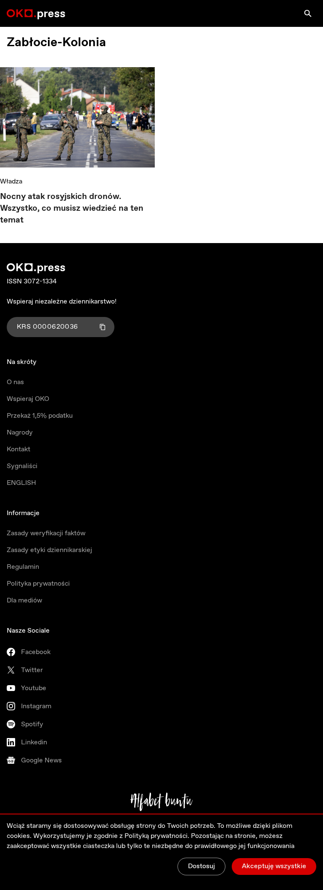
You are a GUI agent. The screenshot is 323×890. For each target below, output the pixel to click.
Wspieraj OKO (28, 399)
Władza (11, 181)
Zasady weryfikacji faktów (46, 533)
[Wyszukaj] (307, 13)
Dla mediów (24, 600)
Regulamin (23, 567)
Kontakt (18, 449)
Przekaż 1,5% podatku (40, 415)
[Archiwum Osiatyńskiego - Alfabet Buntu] (161, 802)
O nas (15, 382)
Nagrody (20, 432)
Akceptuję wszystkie (274, 866)
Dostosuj (201, 866)
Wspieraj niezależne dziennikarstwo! (61, 301)
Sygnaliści (22, 466)
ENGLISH (21, 483)
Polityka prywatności (38, 583)
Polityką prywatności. (156, 836)
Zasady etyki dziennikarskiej (49, 550)
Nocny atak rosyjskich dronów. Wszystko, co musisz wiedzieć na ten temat (71, 208)
